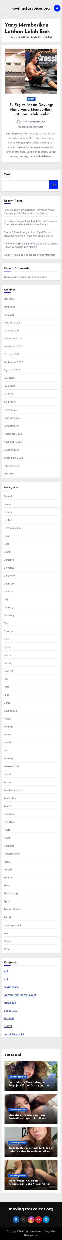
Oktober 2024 (12, 449)
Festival (8, 671)
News (7, 837)
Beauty (8, 512)
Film (6, 679)
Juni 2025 (10, 386)
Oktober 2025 (11, 354)
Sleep (7, 885)
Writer (7, 949)
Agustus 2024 (12, 465)
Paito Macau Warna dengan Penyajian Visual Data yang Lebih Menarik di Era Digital (30, 1085)
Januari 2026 (11, 330)
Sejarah (8, 877)
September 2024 (13, 457)
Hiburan (8, 726)
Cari (7, 174)
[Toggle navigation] (4, 8)
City (6, 599)
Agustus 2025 (12, 370)
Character (9, 583)
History (8, 734)
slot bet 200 (10, 1010)
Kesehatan (10, 798)
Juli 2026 (9, 298)
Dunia (7, 647)
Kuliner (8, 806)
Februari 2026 (12, 322)
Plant (7, 861)
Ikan (6, 750)
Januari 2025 (11, 426)
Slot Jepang (11, 893)
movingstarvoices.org (30, 9)
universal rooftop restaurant (20, 995)
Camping (9, 559)
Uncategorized (12, 925)
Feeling (8, 663)
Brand (7, 551)
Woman (8, 941)
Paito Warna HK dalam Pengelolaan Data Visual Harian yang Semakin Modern (29, 1184)
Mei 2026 (9, 314)
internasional (11, 766)
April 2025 (10, 402)
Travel (7, 917)
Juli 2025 (9, 378)
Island (7, 774)
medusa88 (10, 1002)
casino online (11, 987)
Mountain (9, 822)
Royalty (8, 869)
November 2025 (13, 346)
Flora (6, 687)
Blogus (48, 1231)
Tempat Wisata (12, 909)
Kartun (8, 782)
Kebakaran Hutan (14, 790)
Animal (8, 496)
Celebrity (9, 567)
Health (7, 718)
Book (6, 543)
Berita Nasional (12, 528)
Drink (7, 639)
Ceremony (10, 575)
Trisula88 (9, 1018)
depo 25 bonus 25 (14, 1034)
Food (6, 694)
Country (8, 607)
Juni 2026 (10, 306)
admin (25, 121)
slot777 (8, 1026)
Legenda (9, 814)
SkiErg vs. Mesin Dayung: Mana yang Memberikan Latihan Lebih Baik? (31, 109)
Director (8, 631)
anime (7, 504)
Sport (31, 99)
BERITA (8, 520)
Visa (6, 933)
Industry (9, 758)
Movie (7, 830)
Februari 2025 (12, 418)
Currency (9, 615)
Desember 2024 (13, 433)
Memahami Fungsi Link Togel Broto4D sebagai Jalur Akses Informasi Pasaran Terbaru (27, 1118)
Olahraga (9, 845)
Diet (6, 623)
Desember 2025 (13, 338)
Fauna (7, 655)
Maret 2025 (10, 410)
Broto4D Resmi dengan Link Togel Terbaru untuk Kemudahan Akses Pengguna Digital (30, 1151)
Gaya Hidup (10, 710)
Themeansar (31, 1235)
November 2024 (13, 441)
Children (9, 591)
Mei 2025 (9, 394)
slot (6, 971)
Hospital (8, 742)
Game (7, 702)
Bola (6, 536)
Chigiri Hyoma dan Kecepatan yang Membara (30, 254)
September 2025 (13, 362)
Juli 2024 (9, 473)
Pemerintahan (12, 853)
